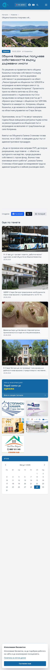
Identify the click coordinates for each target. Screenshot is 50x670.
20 (25, 484)
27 (25, 487)
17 (7, 484)
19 (19, 484)
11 (13, 480)
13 (25, 480)
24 (7, 487)
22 (37, 484)
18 (13, 484)
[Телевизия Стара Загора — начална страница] (5, 5)
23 (43, 484)
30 (43, 487)
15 (37, 480)
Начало (5, 15)
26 (19, 487)
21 (31, 484)
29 (37, 487)
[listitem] (21, 5)
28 (31, 487)
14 (31, 480)
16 (43, 480)
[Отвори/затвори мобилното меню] (46, 5)
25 (13, 487)
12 (19, 480)
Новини (14, 15)
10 (7, 480)
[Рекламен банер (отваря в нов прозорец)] (13, 408)
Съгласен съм (25, 663)
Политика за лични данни (15, 658)
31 (7, 490)
